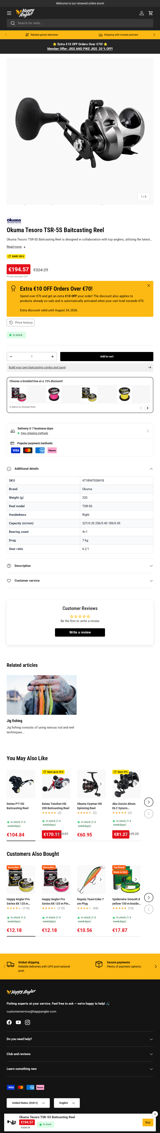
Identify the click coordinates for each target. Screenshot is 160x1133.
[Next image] (30, 784)
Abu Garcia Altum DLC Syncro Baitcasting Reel (123, 806)
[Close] (155, 1114)
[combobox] (80, 23)
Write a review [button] (80, 632)
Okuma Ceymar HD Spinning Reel (89, 806)
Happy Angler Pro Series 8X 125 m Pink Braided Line (56, 902)
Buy (147, 1122)
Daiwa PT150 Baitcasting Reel (18, 806)
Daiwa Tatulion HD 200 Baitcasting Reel (55, 806)
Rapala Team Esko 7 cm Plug (90, 901)
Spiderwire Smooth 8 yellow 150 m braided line (126, 902)
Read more (14, 247)
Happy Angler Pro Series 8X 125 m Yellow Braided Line (20, 902)
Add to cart (106, 356)
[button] (150, 13)
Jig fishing (14, 721)
